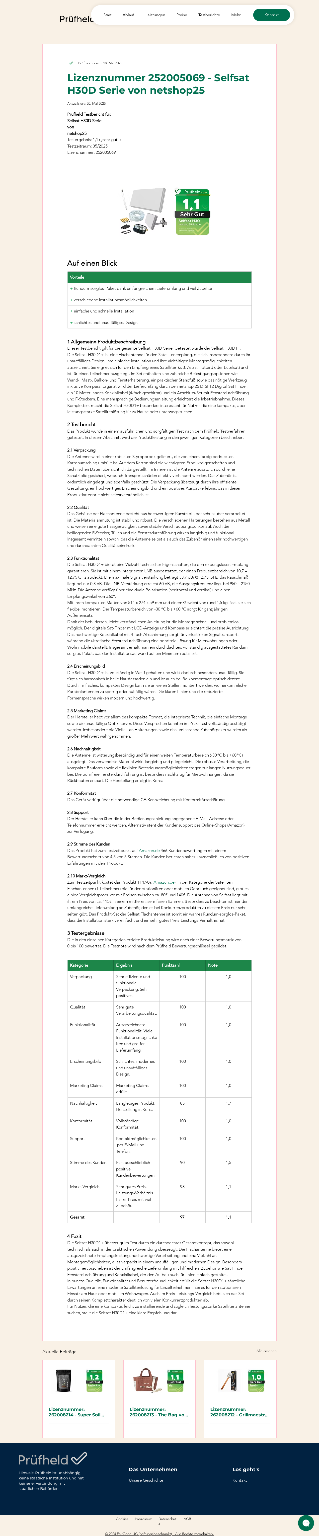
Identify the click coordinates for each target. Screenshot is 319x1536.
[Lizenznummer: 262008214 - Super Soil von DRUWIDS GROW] (79, 1380)
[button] (240, 1480)
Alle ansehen (266, 1351)
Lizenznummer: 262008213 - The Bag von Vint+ (158, 1412)
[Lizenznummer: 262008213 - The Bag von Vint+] (160, 1380)
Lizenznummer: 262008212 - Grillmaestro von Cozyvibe (239, 1412)
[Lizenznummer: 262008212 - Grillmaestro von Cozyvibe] (240, 1380)
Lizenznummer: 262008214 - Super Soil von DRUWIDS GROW (74, 1412)
